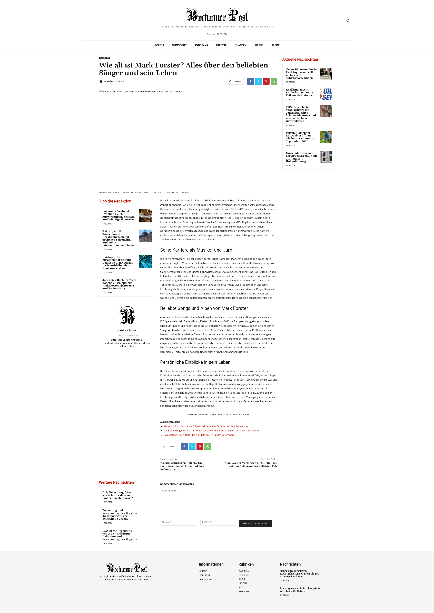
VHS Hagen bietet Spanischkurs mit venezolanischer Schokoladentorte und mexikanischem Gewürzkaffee (301, 114)
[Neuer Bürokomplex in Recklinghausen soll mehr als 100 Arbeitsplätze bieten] (326, 74)
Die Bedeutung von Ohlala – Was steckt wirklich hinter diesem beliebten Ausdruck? (211, 430)
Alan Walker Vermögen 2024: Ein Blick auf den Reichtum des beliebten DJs (250, 464)
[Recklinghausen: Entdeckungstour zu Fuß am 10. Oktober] (326, 94)
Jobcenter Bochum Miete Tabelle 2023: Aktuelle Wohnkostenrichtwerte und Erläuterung (119, 284)
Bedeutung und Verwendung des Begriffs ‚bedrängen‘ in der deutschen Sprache (119, 515)
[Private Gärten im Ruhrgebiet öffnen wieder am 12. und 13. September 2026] (326, 137)
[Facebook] (250, 81)
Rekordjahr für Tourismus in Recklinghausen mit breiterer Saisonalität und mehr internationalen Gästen (118, 238)
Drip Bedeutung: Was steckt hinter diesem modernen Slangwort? (117, 495)
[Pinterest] (266, 81)
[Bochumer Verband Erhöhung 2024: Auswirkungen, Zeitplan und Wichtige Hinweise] (145, 215)
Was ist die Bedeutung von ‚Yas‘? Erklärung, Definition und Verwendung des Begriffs (119, 535)
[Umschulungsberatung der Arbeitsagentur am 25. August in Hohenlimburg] (326, 157)
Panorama (104, 58)
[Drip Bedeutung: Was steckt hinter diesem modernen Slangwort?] (145, 497)
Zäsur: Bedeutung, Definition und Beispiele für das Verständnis (199, 435)
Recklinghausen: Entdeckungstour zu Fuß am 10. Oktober (299, 92)
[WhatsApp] (274, 81)
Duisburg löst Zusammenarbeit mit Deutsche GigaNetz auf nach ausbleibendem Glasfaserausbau (117, 263)
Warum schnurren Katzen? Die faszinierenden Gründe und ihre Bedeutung (206, 426)
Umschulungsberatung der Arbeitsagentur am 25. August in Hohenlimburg (301, 157)
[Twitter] (258, 81)
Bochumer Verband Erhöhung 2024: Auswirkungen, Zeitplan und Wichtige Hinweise (118, 215)
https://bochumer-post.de (127, 335)
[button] (348, 20)
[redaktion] (101, 81)
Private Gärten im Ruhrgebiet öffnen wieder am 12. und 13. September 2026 (300, 137)
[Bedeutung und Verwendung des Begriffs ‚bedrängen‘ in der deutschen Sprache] (145, 515)
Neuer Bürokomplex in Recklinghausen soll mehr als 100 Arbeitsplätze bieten (301, 74)
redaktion (108, 81)
